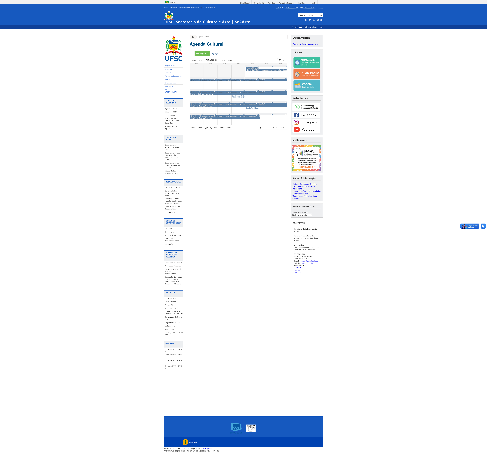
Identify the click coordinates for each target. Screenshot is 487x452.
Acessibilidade (283, 7)
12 (216, 90)
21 (244, 102)
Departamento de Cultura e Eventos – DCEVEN (172, 165)
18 (202, 102)
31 (286, 114)
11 (202, 90)
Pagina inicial (170, 66)
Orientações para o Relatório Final (172, 207)
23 (272, 102)
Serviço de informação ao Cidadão (306, 191)
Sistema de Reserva (173, 235)
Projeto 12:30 (170, 305)
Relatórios (169, 86)
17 (286, 90)
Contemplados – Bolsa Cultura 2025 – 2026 (173, 193)
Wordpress (207, 448)
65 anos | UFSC (171, 112)
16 (272, 90)
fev (201, 60)
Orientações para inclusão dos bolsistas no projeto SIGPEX (173, 201)
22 (258, 102)
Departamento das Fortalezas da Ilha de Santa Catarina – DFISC (173, 156)
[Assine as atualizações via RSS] (321, 20)
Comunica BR (259, 3)
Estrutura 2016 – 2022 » (173, 356)
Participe (271, 3)
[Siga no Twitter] (310, 20)
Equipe (167, 79)
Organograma (170, 83)
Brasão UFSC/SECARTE (171, 91)
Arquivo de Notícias (300, 212)
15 (258, 90)
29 (258, 114)
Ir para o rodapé (209, 7)
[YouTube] (306, 132)
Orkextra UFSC (170, 301)
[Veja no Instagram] (318, 20)
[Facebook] (306, 118)
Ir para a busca (196, 7)
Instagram (297, 270)
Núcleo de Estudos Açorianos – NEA (172, 172)
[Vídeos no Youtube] (314, 20)
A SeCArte (169, 69)
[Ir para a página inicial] (192, 37)
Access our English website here (305, 44)
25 (202, 114)
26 (216, 114)
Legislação (302, 3)
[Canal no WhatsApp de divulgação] (306, 110)
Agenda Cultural (171, 108)
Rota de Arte (170, 329)
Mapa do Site (309, 7)
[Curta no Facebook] (306, 20)
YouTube (297, 272)
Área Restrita (297, 27)
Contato (168, 72)
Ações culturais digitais (171, 127)
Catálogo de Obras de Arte (174, 333)
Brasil (172, 2)
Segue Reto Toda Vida (173, 322)
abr (222, 60)
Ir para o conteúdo (170, 7)
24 (286, 102)
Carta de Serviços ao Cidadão (304, 184)
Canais (313, 3)
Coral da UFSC (170, 298)
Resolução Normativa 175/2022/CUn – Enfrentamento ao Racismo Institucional (173, 280)
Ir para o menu (184, 7)
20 (230, 102)
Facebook (297, 268)
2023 (195, 60)
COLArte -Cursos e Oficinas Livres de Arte (174, 312)
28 (244, 114)
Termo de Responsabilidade (172, 239)
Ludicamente (170, 326)
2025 (229, 60)
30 (272, 114)
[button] (272, 128)
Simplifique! (244, 3)
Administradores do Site (314, 27)
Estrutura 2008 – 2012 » (173, 367)
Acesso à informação (286, 3)
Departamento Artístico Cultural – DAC (172, 147)
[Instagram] (306, 125)
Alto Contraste (297, 7)
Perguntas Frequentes (173, 76)
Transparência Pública (301, 193)
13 (230, 90)
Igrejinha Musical (171, 308)
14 (244, 90)
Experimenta (170, 115)
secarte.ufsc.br (307, 263)
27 (230, 114)
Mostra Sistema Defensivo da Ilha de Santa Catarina (173, 120)
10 (286, 78)
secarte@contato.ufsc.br (309, 261)
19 (216, 102)
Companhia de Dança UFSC (173, 318)
